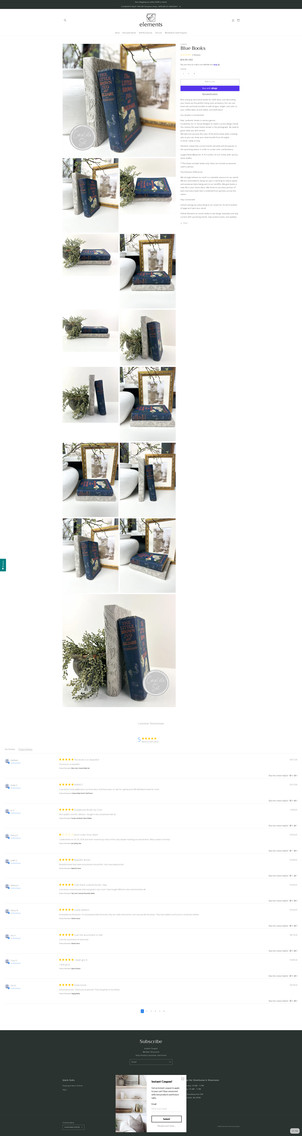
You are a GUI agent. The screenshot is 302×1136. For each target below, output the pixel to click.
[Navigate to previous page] (138, 1011)
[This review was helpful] (290, 775)
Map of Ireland (75, 969)
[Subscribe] (169, 1062)
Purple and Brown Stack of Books (81, 818)
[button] (65, 20)
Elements (224, 1126)
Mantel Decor (75, 943)
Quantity (183, 69)
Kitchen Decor (75, 918)
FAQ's (65, 1090)
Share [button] (185, 223)
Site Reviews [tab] (10, 749)
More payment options (210, 94)
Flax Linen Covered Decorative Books (83, 893)
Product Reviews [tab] (25, 749)
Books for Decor (76, 868)
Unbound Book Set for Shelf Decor (82, 793)
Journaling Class (76, 843)
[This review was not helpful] (295, 775)
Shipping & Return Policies (73, 1086)
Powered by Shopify (233, 1126)
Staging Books (75, 994)
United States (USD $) (72, 1127)
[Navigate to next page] (164, 1011)
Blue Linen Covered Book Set (80, 768)
